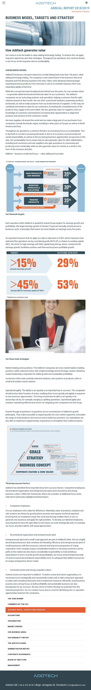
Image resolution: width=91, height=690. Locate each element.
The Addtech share (17, 643)
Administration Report (19, 649)
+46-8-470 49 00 (26, 685)
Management (14, 665)
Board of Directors (17, 660)
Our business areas (17, 632)
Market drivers (15, 627)
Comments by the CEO (18, 604)
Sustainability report (18, 638)
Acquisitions (14, 615)
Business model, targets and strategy (26, 610)
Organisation (14, 621)
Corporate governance (19, 654)
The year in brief (16, 599)
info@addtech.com (76, 685)
